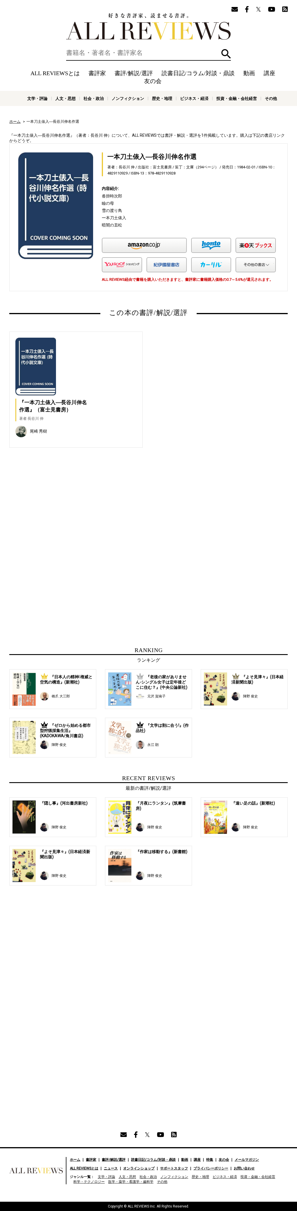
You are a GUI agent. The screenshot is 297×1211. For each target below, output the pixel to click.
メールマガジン (247, 1160)
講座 (269, 73)
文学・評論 (37, 98)
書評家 (97, 73)
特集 (209, 1160)
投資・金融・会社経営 (236, 98)
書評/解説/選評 (134, 73)
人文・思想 (65, 98)
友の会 (153, 81)
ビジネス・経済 (194, 98)
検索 (226, 54)
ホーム (15, 121)
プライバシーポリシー (210, 1168)
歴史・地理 (162, 98)
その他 (271, 98)
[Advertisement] (92, 514)
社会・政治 (94, 98)
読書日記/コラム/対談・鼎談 (198, 73)
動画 (249, 73)
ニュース (111, 1168)
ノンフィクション (128, 98)
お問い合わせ (244, 1168)
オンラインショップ (139, 1168)
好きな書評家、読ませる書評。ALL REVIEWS (148, 26)
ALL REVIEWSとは (55, 73)
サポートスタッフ (174, 1168)
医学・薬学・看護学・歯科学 (130, 1182)
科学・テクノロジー (89, 1182)
